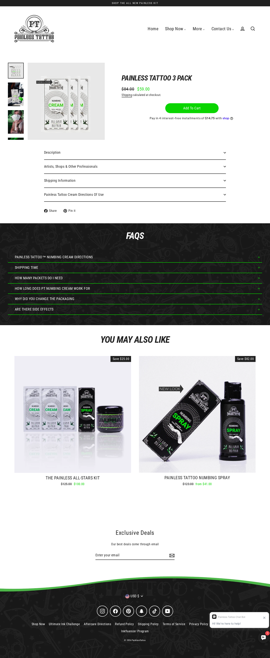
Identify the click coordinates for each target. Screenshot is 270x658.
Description (52, 152)
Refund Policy (124, 624)
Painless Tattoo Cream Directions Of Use (74, 194)
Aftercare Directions (97, 624)
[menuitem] (153, 29)
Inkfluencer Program (135, 631)
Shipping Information (60, 180)
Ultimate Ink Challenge (64, 624)
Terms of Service (174, 624)
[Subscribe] (171, 555)
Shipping (127, 95)
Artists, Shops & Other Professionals (70, 166)
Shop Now (38, 624)
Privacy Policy (198, 624)
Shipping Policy (148, 624)
